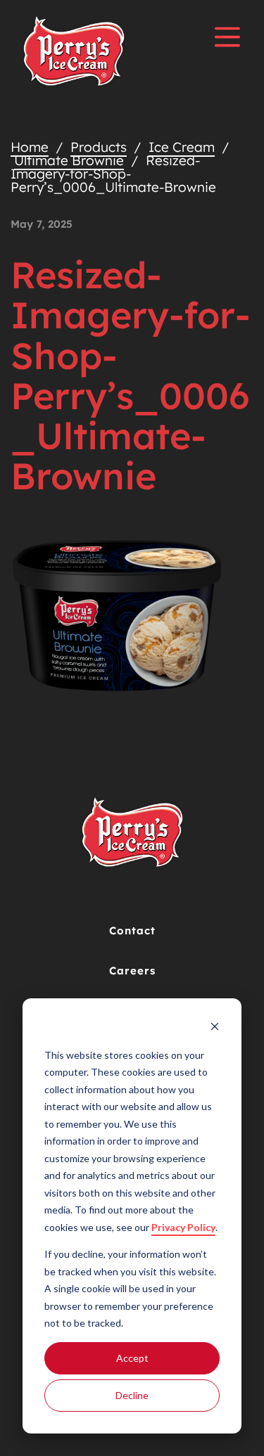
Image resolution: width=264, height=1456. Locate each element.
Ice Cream (182, 146)
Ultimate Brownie (69, 160)
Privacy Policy (183, 1227)
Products (98, 146)
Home (30, 146)
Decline (132, 1395)
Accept (132, 1358)
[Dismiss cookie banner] (215, 1028)
